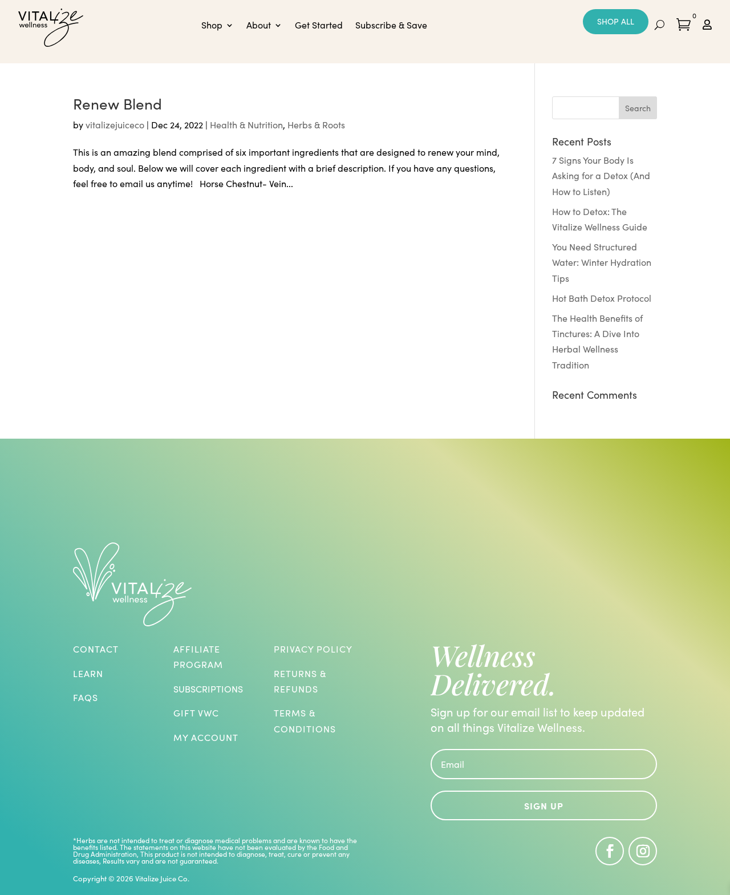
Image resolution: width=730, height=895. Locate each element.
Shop (211, 26)
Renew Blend (117, 104)
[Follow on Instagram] (642, 851)
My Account (205, 737)
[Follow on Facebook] (609, 851)
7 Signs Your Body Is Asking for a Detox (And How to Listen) (601, 175)
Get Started (319, 26)
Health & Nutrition (246, 125)
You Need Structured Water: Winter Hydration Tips (601, 262)
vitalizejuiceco (115, 125)
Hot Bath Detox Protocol (601, 298)
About (258, 26)
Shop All (615, 21)
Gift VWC (196, 713)
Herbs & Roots (316, 125)
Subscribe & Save (391, 26)
